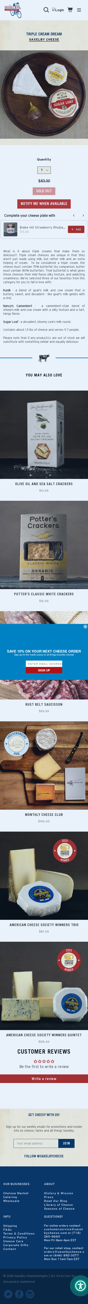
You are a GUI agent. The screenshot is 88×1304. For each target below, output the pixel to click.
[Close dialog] (85, 626)
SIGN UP (44, 670)
